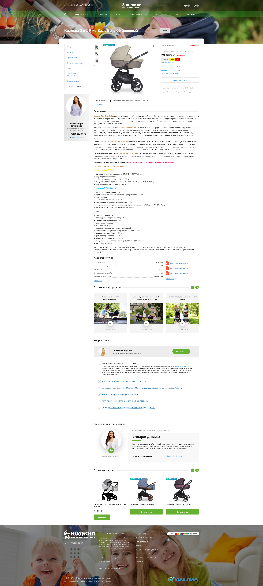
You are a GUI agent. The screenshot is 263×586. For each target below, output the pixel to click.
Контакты (140, 562)
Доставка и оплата (144, 538)
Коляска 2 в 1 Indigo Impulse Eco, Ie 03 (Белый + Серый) (110, 505)
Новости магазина (144, 554)
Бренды (139, 546)
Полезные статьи (110, 329)
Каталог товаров (143, 542)
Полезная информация (146, 558)
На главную (141, 534)
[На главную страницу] (131, 5)
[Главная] (65, 25)
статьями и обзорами (179, 366)
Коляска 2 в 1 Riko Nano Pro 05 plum (178, 504)
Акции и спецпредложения (147, 550)
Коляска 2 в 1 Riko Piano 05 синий (142, 504)
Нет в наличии (146, 512)
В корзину (102, 517)
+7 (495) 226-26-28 (77, 134)
